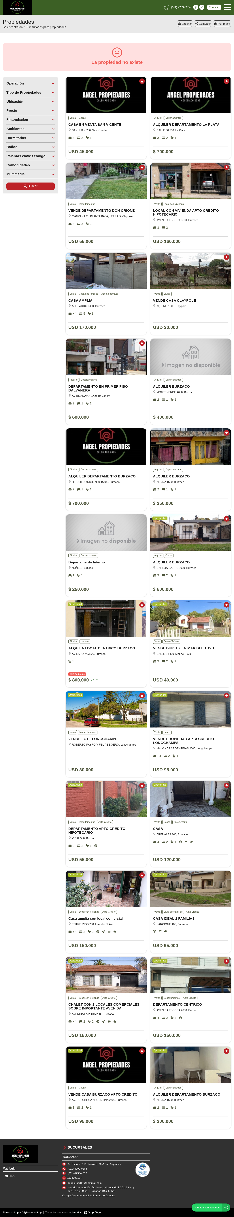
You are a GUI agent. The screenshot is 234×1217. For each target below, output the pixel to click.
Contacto (214, 7)
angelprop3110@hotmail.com (85, 1182)
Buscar (32, 186)
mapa (226, 23)
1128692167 (74, 1177)
